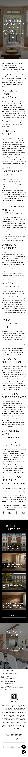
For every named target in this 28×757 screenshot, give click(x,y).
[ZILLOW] (20, 734)
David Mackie (11, 509)
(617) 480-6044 (9, 683)
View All (14, 615)
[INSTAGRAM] (12, 734)
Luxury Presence (18, 739)
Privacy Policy (20, 747)
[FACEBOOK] (7, 734)
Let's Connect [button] (14, 659)
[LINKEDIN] (16, 734)
